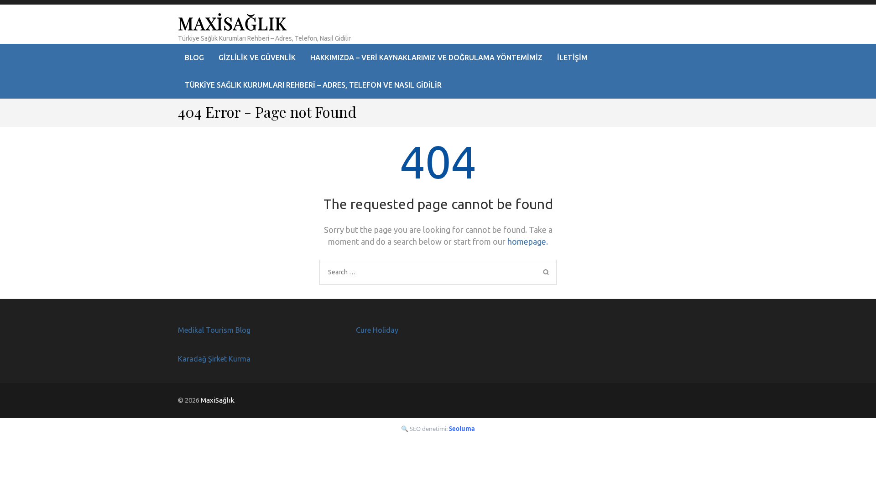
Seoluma (462, 429)
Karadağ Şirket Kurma (214, 359)
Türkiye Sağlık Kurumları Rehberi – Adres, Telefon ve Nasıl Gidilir (313, 85)
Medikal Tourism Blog (214, 330)
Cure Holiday (377, 330)
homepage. (527, 241)
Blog (194, 57)
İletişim (572, 57)
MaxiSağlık (232, 23)
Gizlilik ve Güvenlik (257, 57)
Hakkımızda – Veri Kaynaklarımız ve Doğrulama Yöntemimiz (426, 57)
